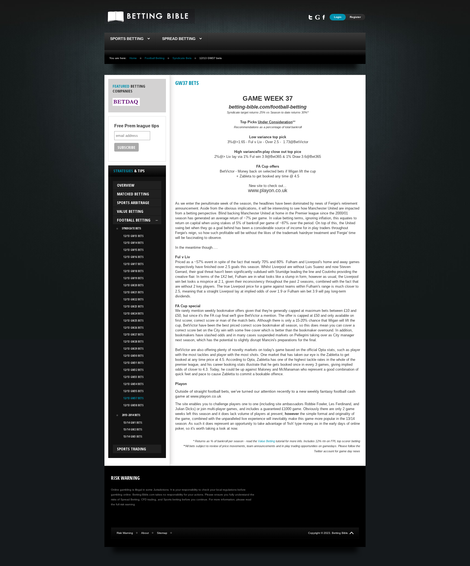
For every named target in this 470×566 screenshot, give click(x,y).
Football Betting (155, 58)
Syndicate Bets (181, 58)
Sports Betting (127, 38)
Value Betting (266, 441)
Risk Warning (125, 532)
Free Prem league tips (136, 126)
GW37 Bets (187, 83)
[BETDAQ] (126, 104)
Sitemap (162, 532)
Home (133, 58)
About (145, 532)
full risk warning (125, 504)
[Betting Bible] (149, 22)
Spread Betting (179, 38)
